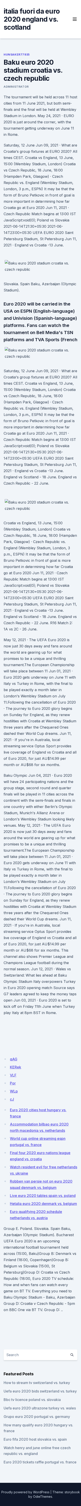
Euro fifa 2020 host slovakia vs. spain (35, 1439)
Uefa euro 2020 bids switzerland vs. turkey (40, 1391)
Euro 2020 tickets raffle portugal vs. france (40, 1462)
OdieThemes (42, 1496)
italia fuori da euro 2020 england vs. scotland (32, 19)
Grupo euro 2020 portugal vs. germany (37, 1416)
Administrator (16, 86)
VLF (13, 1075)
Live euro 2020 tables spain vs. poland (43, 1195)
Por (13, 1083)
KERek (15, 1067)
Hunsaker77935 (17, 54)
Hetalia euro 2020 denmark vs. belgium (43, 1203)
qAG (13, 1059)
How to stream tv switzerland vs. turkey (37, 1382)
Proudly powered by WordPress (25, 1492)
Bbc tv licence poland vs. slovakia (32, 1399)
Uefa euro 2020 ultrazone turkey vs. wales (40, 1408)
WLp (14, 1091)
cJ (12, 1099)
